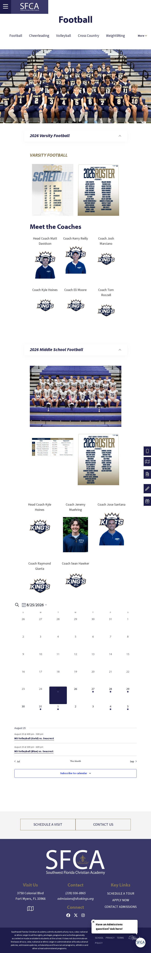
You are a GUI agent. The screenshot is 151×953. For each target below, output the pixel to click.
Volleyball (63, 35)
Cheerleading (39, 35)
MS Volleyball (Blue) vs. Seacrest (33, 751)
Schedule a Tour (120, 893)
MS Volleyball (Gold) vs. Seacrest (34, 738)
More (141, 36)
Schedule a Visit (48, 824)
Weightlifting (115, 35)
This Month (75, 761)
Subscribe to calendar (73, 773)
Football (15, 35)
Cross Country (88, 35)
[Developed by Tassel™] (133, 940)
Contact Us (103, 824)
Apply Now (120, 900)
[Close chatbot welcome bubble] (93, 921)
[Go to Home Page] (29, 7)
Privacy (110, 938)
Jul (18, 761)
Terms (120, 938)
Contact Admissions (121, 907)
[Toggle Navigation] (5, 7)
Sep (132, 761)
